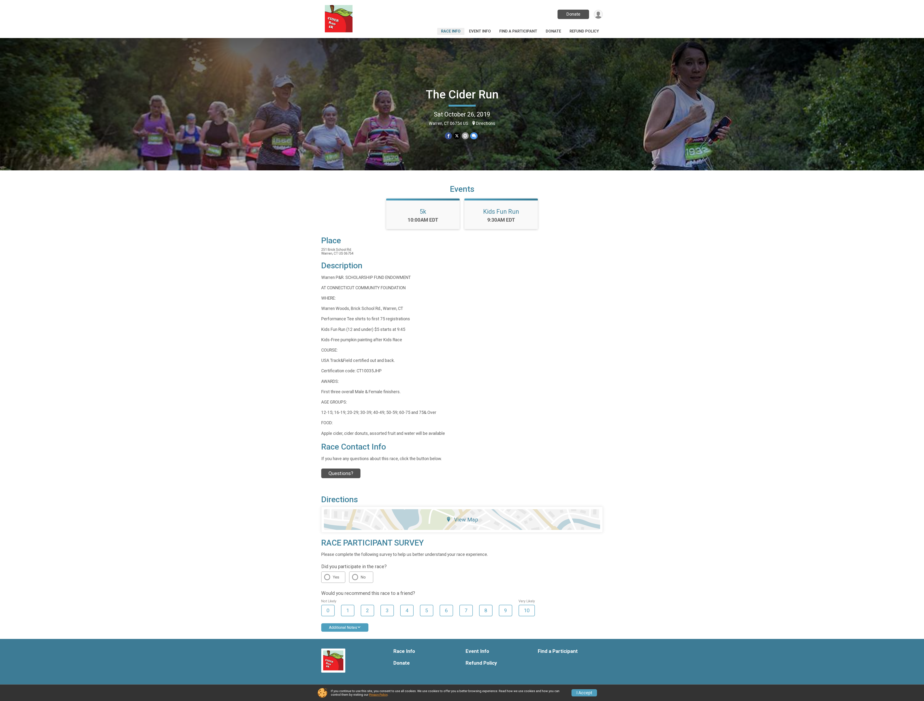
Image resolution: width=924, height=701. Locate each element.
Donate (573, 14)
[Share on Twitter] (456, 135)
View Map (466, 519)
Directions (485, 123)
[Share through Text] (474, 135)
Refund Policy (584, 31)
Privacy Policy (378, 694)
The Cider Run (462, 94)
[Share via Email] (465, 135)
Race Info (451, 31)
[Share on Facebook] (448, 135)
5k (423, 211)
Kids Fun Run (501, 211)
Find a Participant (518, 31)
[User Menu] (598, 14)
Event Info (480, 31)
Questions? (340, 473)
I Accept (584, 692)
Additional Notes (343, 627)
